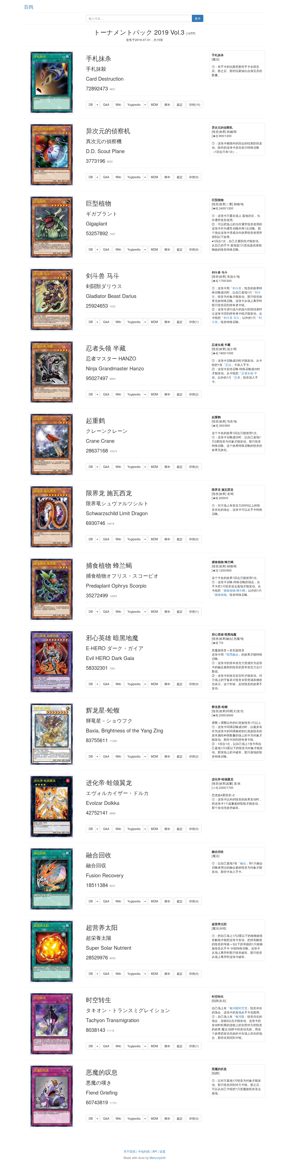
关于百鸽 (129, 1151)
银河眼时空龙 (238, 1008)
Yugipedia (133, 104)
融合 (243, 863)
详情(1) (194, 322)
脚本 (167, 104)
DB (91, 104)
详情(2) (194, 394)
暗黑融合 (232, 654)
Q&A (106, 104)
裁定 (180, 104)
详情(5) (194, 177)
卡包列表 (144, 1151)
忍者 (237, 377)
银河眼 (239, 1016)
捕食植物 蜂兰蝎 (234, 590)
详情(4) (194, 901)
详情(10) (194, 104)
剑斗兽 (237, 288)
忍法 (228, 365)
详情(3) (194, 1118)
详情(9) (194, 684)
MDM (154, 104)
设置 (162, 1151)
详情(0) (194, 539)
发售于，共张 (144, 40)
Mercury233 (158, 1158)
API (154, 1151)
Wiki (118, 104)
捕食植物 (221, 594)
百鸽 (28, 6)
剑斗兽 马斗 (231, 317)
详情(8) (194, 249)
